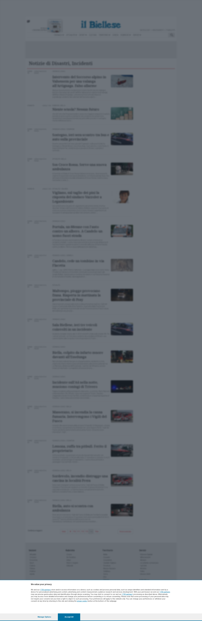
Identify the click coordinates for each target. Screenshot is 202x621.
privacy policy (82, 601)
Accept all (69, 617)
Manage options (44, 617)
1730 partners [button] (45, 590)
